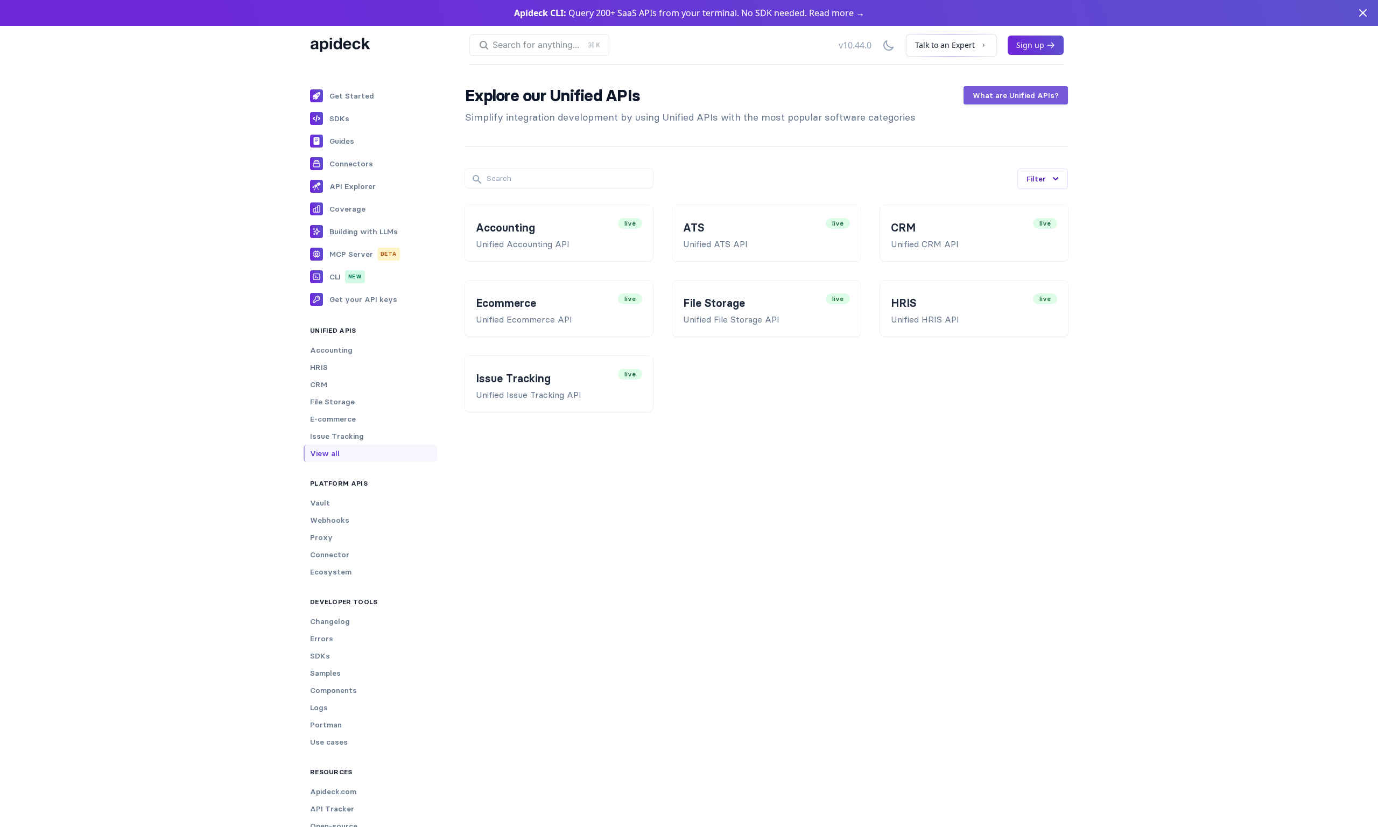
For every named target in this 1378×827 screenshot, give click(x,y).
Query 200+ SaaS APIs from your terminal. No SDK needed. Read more (689, 13)
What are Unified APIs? (1016, 95)
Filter (1036, 179)
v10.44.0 (855, 45)
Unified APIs (333, 330)
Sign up (1030, 45)
